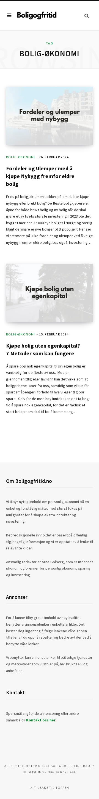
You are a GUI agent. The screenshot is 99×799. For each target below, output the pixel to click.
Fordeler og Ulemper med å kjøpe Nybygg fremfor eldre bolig (40, 176)
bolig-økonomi (20, 157)
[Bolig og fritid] (37, 15)
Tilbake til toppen (51, 787)
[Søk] (86, 15)
